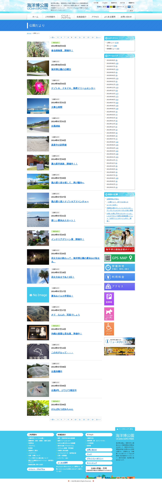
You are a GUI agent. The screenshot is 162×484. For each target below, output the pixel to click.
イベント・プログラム (36, 469)
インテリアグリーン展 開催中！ (67, 239)
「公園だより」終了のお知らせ (117, 202)
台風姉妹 (55, 126)
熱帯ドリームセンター (64, 440)
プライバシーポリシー (95, 458)
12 (84, 37)
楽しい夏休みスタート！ (63, 220)
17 (117, 94)
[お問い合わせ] (126, 17)
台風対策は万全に (113, 199)
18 (117, 154)
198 (115, 46)
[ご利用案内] (50, 17)
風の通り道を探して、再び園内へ (67, 182)
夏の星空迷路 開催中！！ (64, 164)
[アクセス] (95, 17)
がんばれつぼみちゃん (62, 409)
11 (80, 37)
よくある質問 (63, 463)
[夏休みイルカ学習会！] (38, 302)
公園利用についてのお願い (36, 438)
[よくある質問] (109, 17)
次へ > (98, 37)
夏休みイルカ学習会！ (62, 296)
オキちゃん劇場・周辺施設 (66, 448)
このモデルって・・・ (62, 352)
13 (88, 37)
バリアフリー (32, 453)
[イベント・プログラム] (66, 17)
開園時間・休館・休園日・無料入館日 (39, 440)
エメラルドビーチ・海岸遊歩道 (67, 453)
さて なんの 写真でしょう (65, 315)
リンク (89, 454)
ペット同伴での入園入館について (38, 458)
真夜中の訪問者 (59, 145)
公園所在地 (90, 438)
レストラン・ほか (63, 458)
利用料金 (31, 443)
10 (75, 37)
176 (116, 42)
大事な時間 (56, 107)
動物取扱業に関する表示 (35, 464)
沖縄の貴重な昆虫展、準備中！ (66, 333)
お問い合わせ (92, 450)
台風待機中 (56, 371)
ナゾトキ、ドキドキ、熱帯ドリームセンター (73, 88)
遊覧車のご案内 (33, 450)
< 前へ (53, 37)
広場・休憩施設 (62, 455)
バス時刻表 (90, 443)
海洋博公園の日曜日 (61, 69)
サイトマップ (92, 463)
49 (118, 49)
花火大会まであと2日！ (62, 277)
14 (92, 37)
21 (117, 99)
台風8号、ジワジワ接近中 (64, 390)
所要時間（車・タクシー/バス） (96, 440)
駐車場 (30, 448)
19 (117, 106)
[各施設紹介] (81, 17)
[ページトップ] (81, 429)
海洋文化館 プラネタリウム (66, 445)
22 (117, 103)
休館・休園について (34, 455)
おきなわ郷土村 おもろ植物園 (66, 443)
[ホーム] (35, 17)
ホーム (29, 33)
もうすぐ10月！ (112, 205)
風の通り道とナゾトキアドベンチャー (70, 201)
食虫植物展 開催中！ (62, 50)
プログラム (31, 445)
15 (117, 151)
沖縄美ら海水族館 (63, 450)
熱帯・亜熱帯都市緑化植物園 (66, 438)
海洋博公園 (37, 6)
